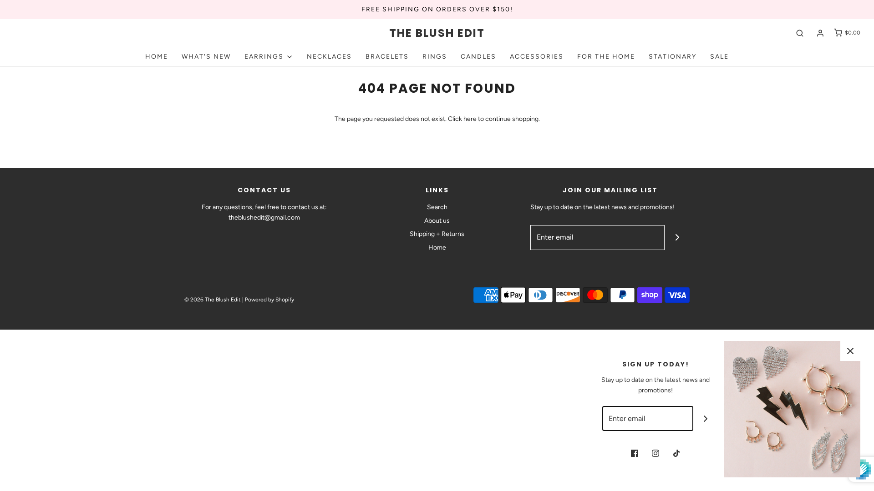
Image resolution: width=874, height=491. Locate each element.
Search (437, 207)
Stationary (672, 56)
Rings (434, 56)
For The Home (606, 56)
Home (156, 56)
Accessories (537, 56)
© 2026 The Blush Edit (212, 299)
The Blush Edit (437, 33)
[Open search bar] (800, 33)
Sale (719, 56)
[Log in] (820, 33)
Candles (478, 56)
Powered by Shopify (269, 299)
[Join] (677, 237)
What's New (206, 56)
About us (437, 221)
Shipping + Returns (437, 234)
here (470, 119)
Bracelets (387, 56)
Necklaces (329, 56)
